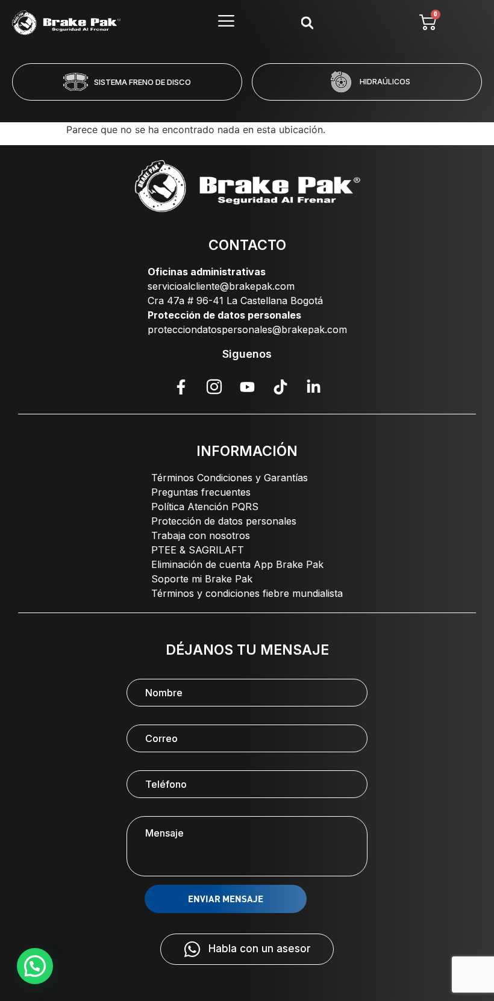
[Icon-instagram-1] (214, 387)
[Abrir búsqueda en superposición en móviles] (307, 22)
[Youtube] (247, 387)
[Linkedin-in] (313, 387)
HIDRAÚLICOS (385, 81)
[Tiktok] (280, 387)
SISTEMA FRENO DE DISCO (142, 82)
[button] (198, 108)
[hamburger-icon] (226, 22)
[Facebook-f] (181, 387)
